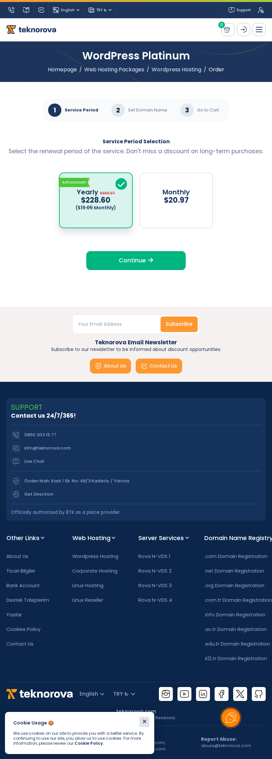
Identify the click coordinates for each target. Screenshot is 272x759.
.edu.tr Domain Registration (235, 644)
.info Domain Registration (234, 614)
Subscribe (179, 324)
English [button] (68, 10)
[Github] (259, 694)
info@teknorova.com (47, 448)
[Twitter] (240, 694)
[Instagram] (166, 694)
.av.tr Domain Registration (235, 629)
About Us (115, 366)
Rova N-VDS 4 (155, 600)
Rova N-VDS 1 (154, 556)
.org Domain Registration (234, 585)
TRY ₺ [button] (101, 10)
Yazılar (14, 614)
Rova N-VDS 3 (155, 585)
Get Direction (38, 494)
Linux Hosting (87, 585)
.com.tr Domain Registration (235, 600)
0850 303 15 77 (40, 435)
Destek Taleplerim (27, 600)
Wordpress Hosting (176, 69)
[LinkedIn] (203, 694)
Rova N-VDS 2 (154, 571)
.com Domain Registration (235, 556)
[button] (259, 29)
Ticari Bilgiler (20, 571)
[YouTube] (184, 694)
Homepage (62, 69)
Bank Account (23, 585)
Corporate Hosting (94, 571)
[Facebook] (222, 694)
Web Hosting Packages (114, 69)
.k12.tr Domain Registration (235, 658)
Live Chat (34, 461)
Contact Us (163, 366)
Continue (133, 260)
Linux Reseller (87, 600)
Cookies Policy (23, 629)
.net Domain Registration (234, 571)
